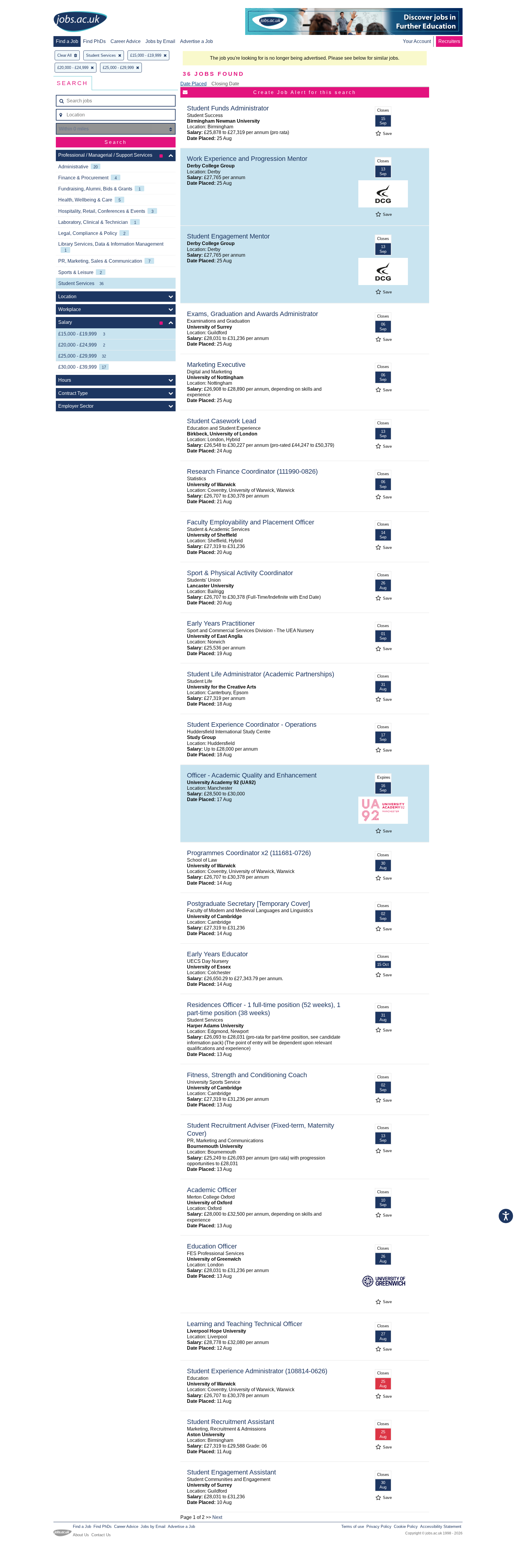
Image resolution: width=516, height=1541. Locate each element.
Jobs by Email (160, 41)
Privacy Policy (378, 1526)
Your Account (417, 41)
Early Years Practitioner (221, 623)
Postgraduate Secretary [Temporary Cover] (248, 903)
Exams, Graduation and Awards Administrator (252, 314)
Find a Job (67, 41)
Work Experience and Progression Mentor (247, 158)
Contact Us (101, 1535)
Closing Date (225, 83)
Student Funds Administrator (228, 108)
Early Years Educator (217, 954)
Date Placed (193, 83)
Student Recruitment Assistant (230, 1421)
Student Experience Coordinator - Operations (252, 724)
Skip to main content (23, 5)
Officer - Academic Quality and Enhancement (252, 775)
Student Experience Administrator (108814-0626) (257, 1371)
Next (217, 1517)
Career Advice (125, 41)
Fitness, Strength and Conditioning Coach (247, 1075)
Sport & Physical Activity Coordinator (240, 573)
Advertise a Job (196, 41)
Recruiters (449, 41)
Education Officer (212, 1246)
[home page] (80, 22)
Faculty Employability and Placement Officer (250, 522)
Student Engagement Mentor (228, 236)
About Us (81, 1535)
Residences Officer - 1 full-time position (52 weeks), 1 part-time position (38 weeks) (263, 1009)
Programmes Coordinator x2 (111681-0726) (249, 853)
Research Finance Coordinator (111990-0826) (252, 471)
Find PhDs (94, 41)
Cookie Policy (406, 1526)
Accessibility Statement (440, 1526)
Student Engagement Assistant (231, 1472)
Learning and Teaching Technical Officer (244, 1324)
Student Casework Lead (221, 421)
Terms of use (352, 1526)
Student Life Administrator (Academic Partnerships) (260, 674)
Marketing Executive (216, 364)
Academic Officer (211, 1190)
